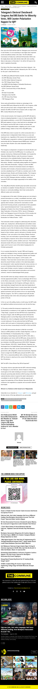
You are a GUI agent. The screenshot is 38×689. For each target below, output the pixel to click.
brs (9, 398)
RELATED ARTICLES (12, 447)
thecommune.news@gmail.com (22, 588)
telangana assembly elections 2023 (10, 400)
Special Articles (8, 6)
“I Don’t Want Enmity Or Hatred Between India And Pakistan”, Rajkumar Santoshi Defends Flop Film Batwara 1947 (18, 528)
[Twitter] (6, 407)
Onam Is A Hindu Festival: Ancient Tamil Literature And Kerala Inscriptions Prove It (6, 459)
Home (2, 6)
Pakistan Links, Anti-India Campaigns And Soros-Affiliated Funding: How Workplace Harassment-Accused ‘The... (17, 629)
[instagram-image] (7, 662)
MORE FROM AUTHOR (25, 447)
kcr (18, 398)
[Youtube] (24, 591)
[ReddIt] (15, 407)
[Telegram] (19, 407)
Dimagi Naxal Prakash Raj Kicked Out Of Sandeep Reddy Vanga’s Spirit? (17, 560)
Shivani (4, 24)
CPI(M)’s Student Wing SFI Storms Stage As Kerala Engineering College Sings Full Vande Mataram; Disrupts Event (17, 565)
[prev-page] (18, 469)
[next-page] (20, 469)
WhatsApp (28, 393)
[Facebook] (2, 407)
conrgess (13, 398)
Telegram (20, 393)
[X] (21, 591)
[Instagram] (17, 591)
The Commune (4, 634)
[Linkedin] (23, 407)
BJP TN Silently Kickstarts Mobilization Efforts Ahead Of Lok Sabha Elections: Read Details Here (28, 417)
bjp (6, 398)
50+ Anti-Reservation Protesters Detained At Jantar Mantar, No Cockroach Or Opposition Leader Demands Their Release (19, 523)
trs (20, 400)
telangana (23, 398)
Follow (34, 651)
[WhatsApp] (11, 407)
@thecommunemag (13, 650)
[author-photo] (19, 436)
